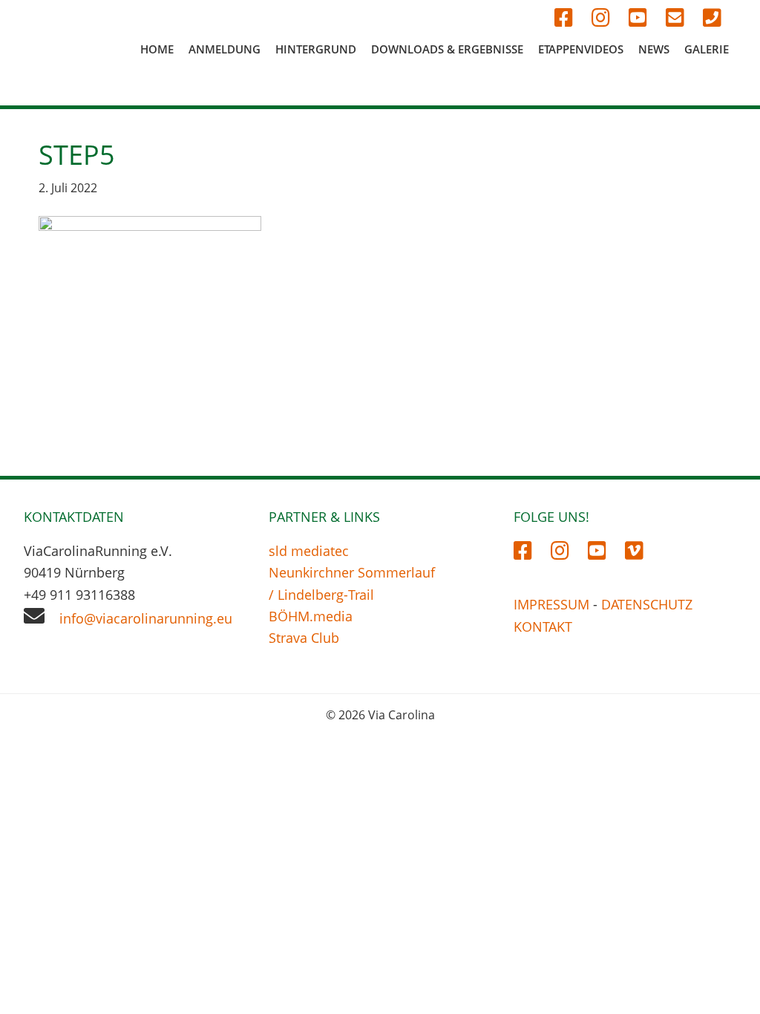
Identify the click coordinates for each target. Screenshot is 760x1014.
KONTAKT (543, 626)
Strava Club (304, 638)
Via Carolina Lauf (59, 61)
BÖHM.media (311, 616)
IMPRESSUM (551, 604)
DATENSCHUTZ (646, 604)
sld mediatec (309, 551)
